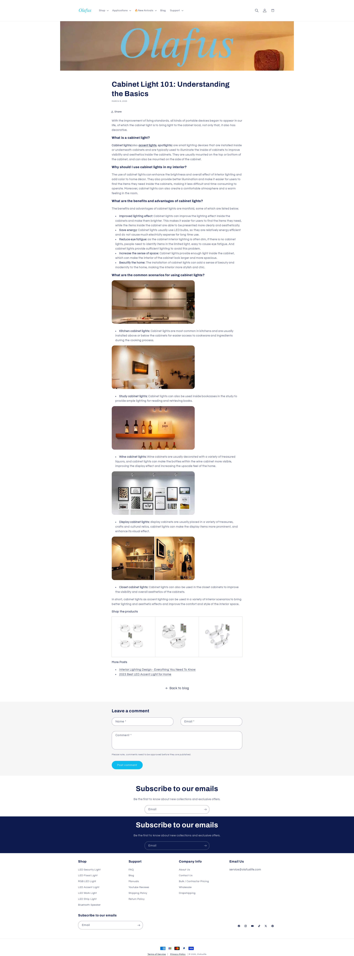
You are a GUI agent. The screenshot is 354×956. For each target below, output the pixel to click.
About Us (184, 869)
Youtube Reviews (139, 887)
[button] (103, 10)
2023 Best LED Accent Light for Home (145, 674)
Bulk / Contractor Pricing (194, 881)
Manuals (134, 881)
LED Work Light (87, 893)
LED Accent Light (88, 887)
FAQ (131, 869)
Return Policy (137, 899)
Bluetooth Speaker (89, 905)
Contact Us (186, 875)
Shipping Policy (138, 893)
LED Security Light (89, 869)
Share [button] (118, 111)
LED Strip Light (87, 899)
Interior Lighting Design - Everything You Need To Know (157, 669)
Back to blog (179, 688)
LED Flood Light (88, 875)
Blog (131, 875)
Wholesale (185, 887)
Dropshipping (187, 893)
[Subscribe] (205, 809)
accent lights (148, 145)
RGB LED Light (87, 881)
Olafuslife (201, 954)
